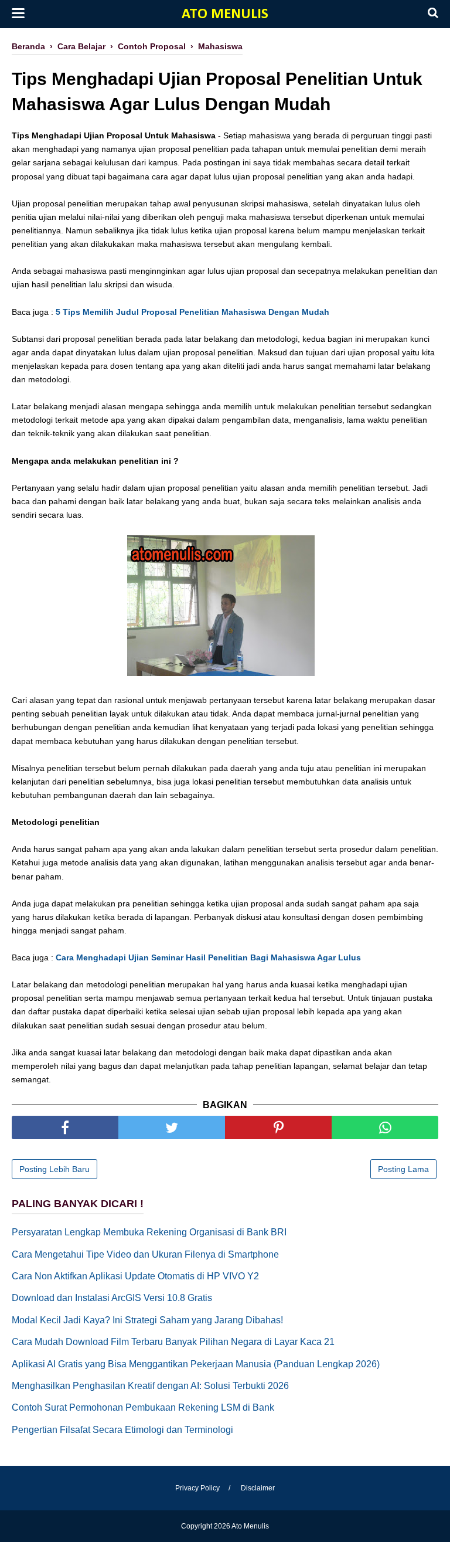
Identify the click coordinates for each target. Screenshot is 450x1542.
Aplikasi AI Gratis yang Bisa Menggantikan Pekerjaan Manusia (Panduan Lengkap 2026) (196, 1364)
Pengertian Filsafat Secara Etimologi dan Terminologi (122, 1430)
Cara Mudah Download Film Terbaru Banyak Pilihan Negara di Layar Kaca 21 (173, 1342)
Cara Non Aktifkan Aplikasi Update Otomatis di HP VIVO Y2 (135, 1276)
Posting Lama (403, 1169)
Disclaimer (258, 1488)
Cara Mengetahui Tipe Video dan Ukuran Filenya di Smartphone (145, 1254)
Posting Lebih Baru (54, 1169)
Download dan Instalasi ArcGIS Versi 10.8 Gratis (112, 1298)
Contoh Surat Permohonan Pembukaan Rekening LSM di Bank (143, 1407)
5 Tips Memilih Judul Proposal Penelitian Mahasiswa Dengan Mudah (192, 312)
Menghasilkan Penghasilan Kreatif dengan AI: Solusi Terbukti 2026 (150, 1386)
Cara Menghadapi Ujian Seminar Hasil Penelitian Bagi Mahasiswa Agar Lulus (208, 957)
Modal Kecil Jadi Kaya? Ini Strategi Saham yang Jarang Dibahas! (147, 1320)
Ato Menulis (225, 14)
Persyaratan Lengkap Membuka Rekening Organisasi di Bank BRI (149, 1232)
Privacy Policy (197, 1488)
